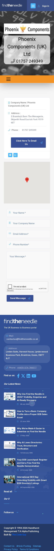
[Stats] (15, 155)
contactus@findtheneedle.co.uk (22, 339)
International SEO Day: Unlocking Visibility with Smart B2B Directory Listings (32, 480)
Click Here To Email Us (26, 142)
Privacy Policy (11, 549)
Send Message (18, 298)
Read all (8, 491)
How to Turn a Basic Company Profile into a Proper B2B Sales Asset (32, 414)
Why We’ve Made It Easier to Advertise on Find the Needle (31, 430)
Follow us (9, 512)
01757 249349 (29, 61)
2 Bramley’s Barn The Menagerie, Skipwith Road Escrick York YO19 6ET (27, 119)
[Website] (10, 155)
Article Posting (23, 546)
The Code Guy (19, 534)
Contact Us (9, 546)
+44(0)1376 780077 (27, 367)
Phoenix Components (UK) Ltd (27, 46)
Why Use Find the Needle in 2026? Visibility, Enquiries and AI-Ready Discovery (31, 397)
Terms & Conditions (29, 549)
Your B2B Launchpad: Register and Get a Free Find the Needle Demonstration (32, 463)
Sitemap (37, 546)
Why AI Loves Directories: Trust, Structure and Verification (29, 445)
